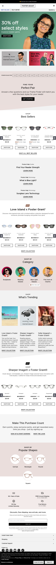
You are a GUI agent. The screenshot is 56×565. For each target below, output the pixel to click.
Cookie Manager (5, 559)
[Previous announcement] (1, 1)
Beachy (49, 234)
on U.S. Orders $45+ (42, 497)
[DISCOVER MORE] (41, 58)
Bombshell (21, 234)
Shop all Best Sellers (28, 153)
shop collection (45, 350)
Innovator (35, 393)
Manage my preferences (7, 562)
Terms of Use (27, 557)
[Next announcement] (54, 1)
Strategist (21, 393)
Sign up (28, 524)
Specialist (7, 393)
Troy (21, 136)
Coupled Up (7, 234)
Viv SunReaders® (35, 136)
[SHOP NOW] (14, 58)
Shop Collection (27, 350)
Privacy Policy (18, 557)
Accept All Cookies (38, 562)
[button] (2, 5)
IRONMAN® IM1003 (49, 136)
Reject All (49, 562)
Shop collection (28, 251)
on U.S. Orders (42, 505)
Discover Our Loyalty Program (29, 1)
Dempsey (7, 136)
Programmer (49, 393)
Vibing (35, 234)
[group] (28, 535)
